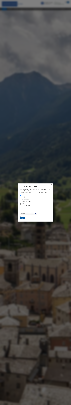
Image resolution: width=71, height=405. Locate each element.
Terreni (23, 203)
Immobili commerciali (27, 205)
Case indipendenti (26, 197)
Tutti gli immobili (25, 196)
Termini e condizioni (31, 216)
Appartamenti (25, 199)
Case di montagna (26, 201)
